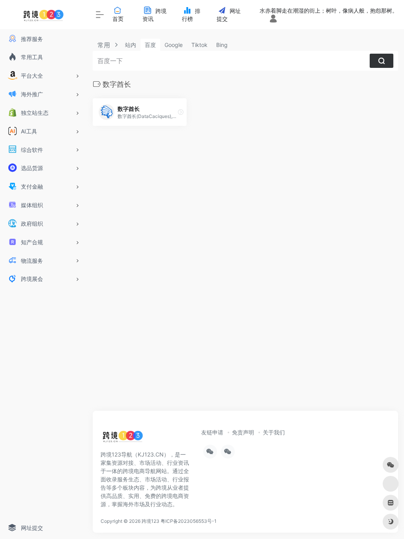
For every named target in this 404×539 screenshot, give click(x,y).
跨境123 (150, 521)
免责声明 (243, 432)
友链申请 (212, 432)
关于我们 (274, 432)
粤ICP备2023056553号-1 (189, 521)
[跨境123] (123, 438)
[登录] (273, 19)
